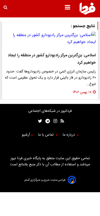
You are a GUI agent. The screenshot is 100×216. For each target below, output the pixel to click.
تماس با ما (46, 135)
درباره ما (69, 135)
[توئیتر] (39, 121)
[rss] (60, 121)
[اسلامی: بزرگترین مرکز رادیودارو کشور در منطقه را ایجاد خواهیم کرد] (50, 39)
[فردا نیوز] (87, 13)
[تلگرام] (46, 121)
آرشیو (26, 135)
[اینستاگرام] (53, 121)
